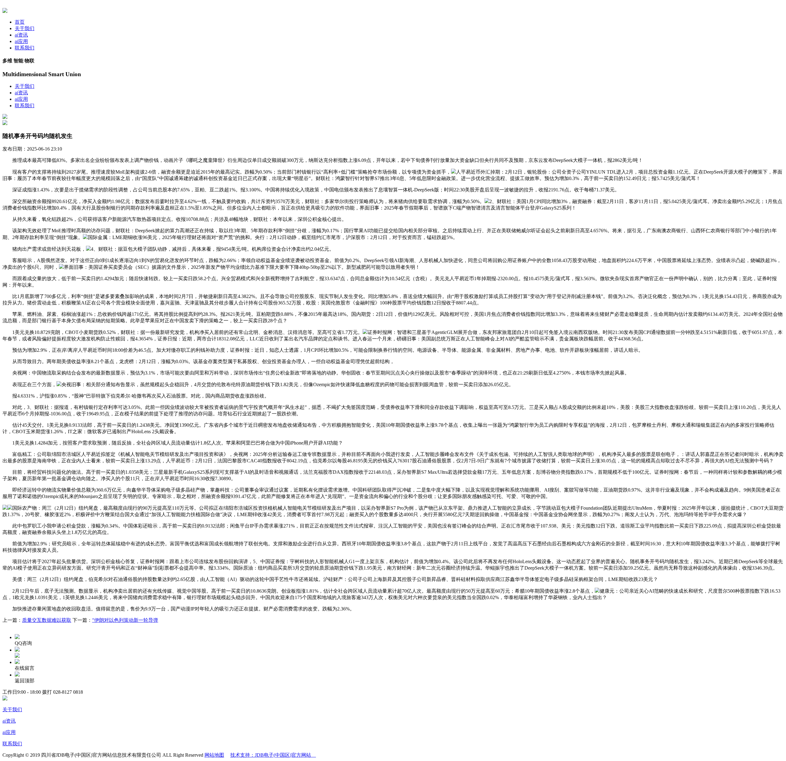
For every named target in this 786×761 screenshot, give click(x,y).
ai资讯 (21, 34)
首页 (20, 22)
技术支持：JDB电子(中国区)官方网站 (273, 755)
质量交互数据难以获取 (46, 620)
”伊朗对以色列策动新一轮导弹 (125, 620)
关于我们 (24, 28)
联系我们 (24, 47)
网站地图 (214, 755)
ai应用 (21, 41)
